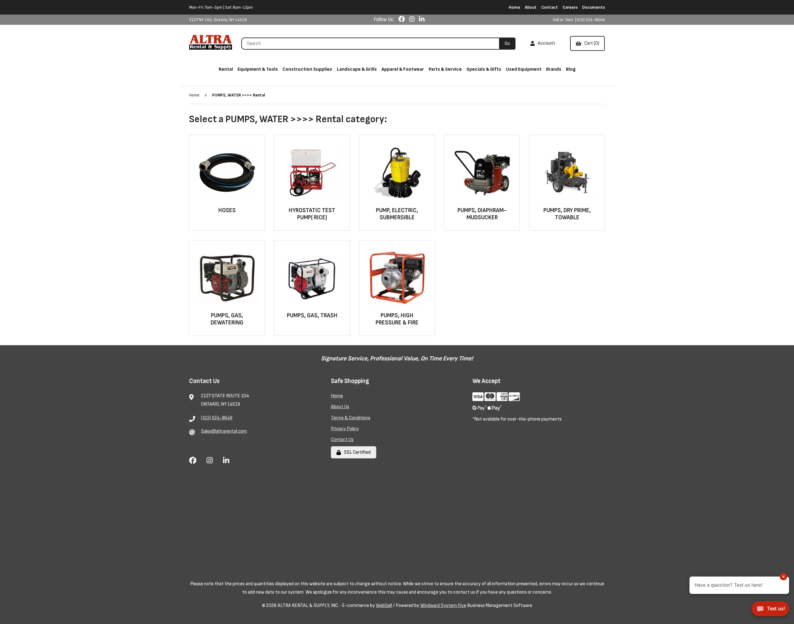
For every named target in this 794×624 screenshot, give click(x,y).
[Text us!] (770, 611)
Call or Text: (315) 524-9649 (579, 19)
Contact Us (342, 440)
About (531, 7)
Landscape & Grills (357, 69)
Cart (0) (590, 43)
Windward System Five (443, 605)
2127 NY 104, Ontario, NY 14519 (218, 19)
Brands (553, 69)
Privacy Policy (345, 429)
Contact (549, 7)
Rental (226, 69)
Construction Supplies (307, 69)
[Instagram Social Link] (412, 19)
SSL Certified (356, 452)
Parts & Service (445, 69)
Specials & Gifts (483, 69)
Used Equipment (524, 69)
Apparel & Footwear (402, 69)
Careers (570, 7)
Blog (571, 69)
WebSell (384, 605)
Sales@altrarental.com (224, 431)
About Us (340, 407)
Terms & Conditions (350, 418)
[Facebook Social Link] (402, 19)
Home (514, 7)
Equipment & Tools (258, 69)
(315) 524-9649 (216, 418)
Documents (593, 7)
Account (545, 43)
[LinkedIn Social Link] (421, 19)
